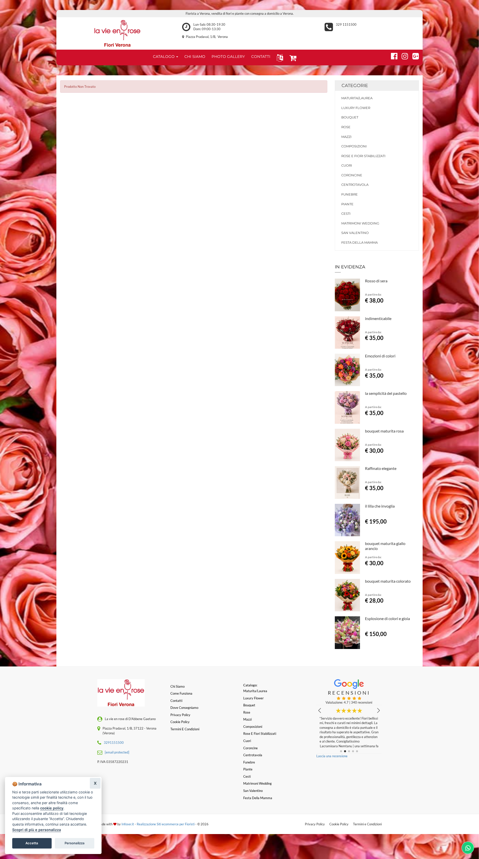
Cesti (346, 213)
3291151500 (114, 743)
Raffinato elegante (380, 468)
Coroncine (351, 175)
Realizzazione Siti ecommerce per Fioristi (166, 824)
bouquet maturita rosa (384, 431)
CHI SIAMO (194, 56)
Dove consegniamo (184, 708)
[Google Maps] (413, 55)
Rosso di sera (376, 280)
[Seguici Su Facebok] (392, 55)
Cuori (346, 165)
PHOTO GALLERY (228, 56)
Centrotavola (354, 185)
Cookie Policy (339, 824)
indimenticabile (378, 318)
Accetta (31, 843)
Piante (347, 204)
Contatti (176, 701)
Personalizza (75, 843)
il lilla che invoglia (380, 506)
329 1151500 (346, 24)
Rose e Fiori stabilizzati (363, 156)
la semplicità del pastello (386, 393)
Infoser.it (127, 824)
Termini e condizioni (184, 729)
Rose (346, 127)
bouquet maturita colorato (388, 581)
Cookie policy (180, 722)
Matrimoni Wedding (360, 223)
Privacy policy (180, 715)
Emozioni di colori (380, 355)
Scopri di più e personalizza (36, 830)
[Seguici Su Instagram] (402, 55)
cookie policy (51, 808)
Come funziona (181, 693)
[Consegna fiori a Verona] (117, 33)
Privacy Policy (315, 824)
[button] (278, 57)
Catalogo (164, 56)
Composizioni (354, 146)
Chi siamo (177, 686)
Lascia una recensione (332, 756)
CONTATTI (260, 56)
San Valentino (355, 233)
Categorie (355, 85)
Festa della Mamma (359, 242)
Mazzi (346, 137)
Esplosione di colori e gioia (387, 618)
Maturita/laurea (356, 98)
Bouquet (349, 117)
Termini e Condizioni (367, 824)
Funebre (349, 194)
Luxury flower (355, 108)
